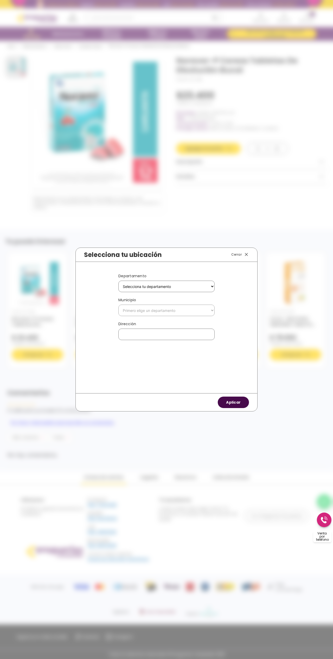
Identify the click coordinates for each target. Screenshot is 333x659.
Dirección (127, 324)
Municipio (127, 300)
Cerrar (236, 254)
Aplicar (233, 402)
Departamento (132, 276)
